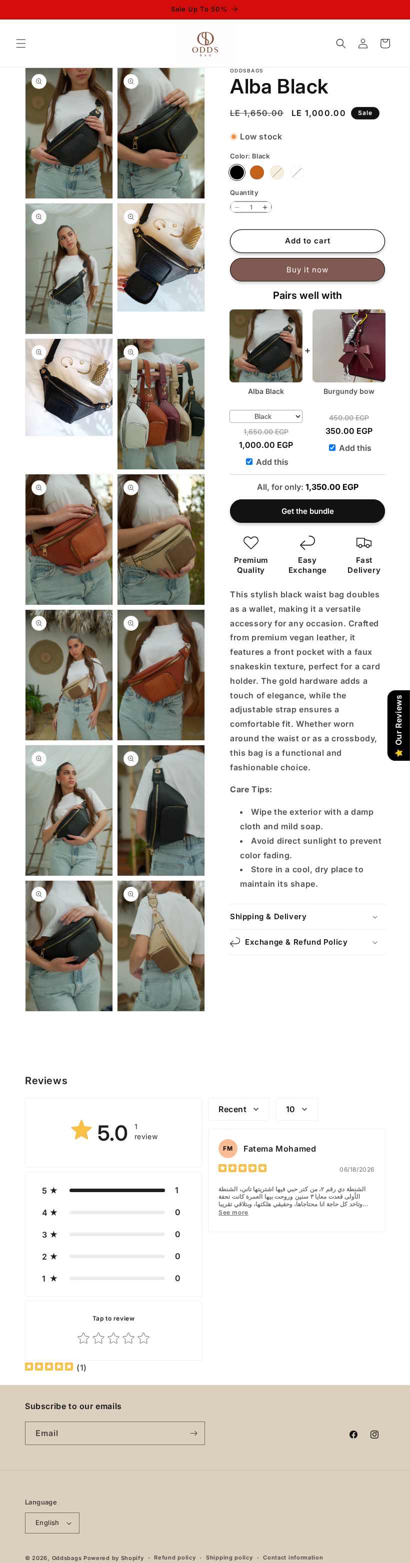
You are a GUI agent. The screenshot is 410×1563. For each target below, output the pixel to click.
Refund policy (175, 1557)
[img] (242, 1169)
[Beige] (277, 172)
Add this (272, 462)
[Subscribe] (193, 1433)
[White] (297, 172)
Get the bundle (308, 511)
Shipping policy (229, 1557)
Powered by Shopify (114, 1558)
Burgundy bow (349, 391)
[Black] (237, 172)
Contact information (293, 1557)
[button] (21, 43)
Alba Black (266, 391)
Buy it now (307, 269)
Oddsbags (67, 1558)
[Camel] (257, 172)
